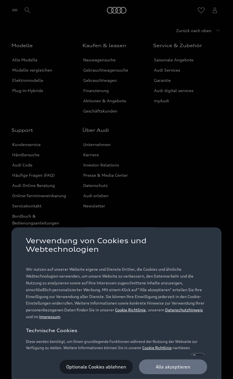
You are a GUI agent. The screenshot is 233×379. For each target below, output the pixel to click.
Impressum (49, 316)
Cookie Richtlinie (130, 309)
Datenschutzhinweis (184, 309)
